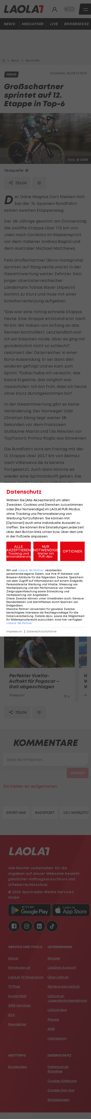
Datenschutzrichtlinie (42, 631)
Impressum (14, 631)
